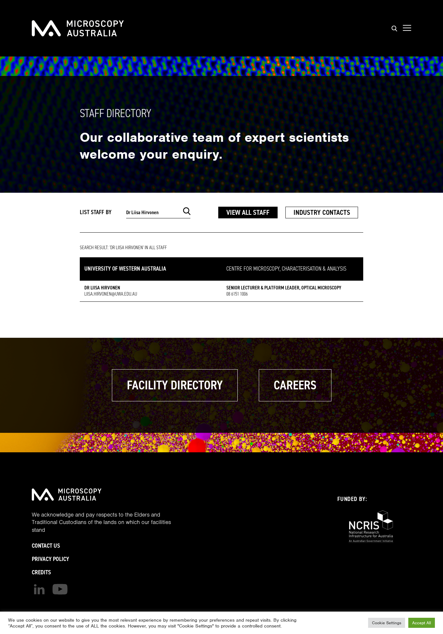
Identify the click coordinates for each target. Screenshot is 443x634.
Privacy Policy (50, 559)
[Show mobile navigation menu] (407, 28)
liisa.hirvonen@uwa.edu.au (110, 294)
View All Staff (247, 212)
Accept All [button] (421, 623)
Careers (295, 385)
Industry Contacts (321, 212)
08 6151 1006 (237, 294)
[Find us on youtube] (60, 589)
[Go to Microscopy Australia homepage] (78, 28)
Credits (41, 572)
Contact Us (46, 546)
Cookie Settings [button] (386, 623)
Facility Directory (175, 385)
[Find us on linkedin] (39, 589)
